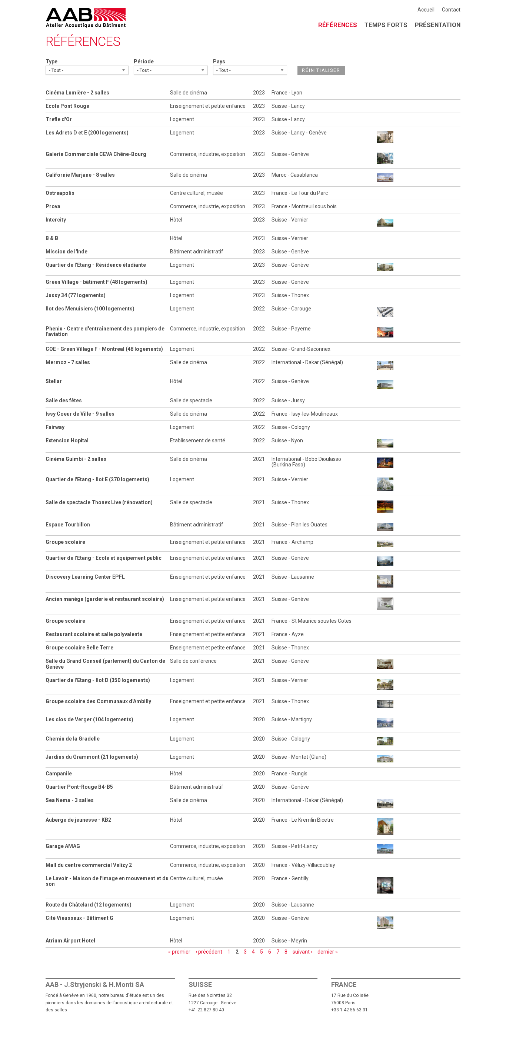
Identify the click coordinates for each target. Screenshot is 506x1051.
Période (144, 61)
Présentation (437, 25)
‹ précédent (209, 952)
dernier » (327, 952)
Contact (451, 10)
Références (337, 25)
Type (51, 61)
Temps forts (385, 25)
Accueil (426, 10)
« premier (179, 952)
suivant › (302, 952)
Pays (219, 61)
